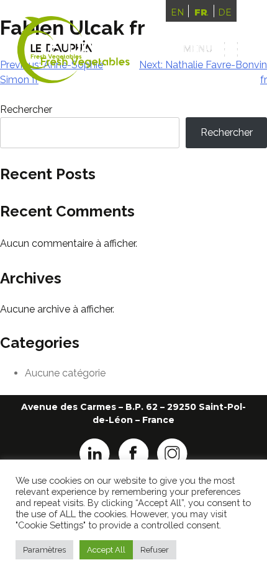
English (177, 12)
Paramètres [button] (44, 549)
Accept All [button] (106, 549)
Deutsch (225, 12)
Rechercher (26, 109)
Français (201, 12)
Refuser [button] (154, 549)
